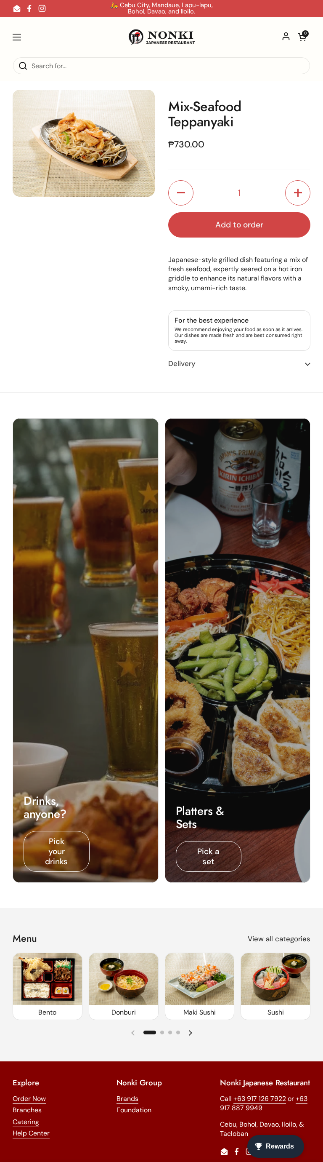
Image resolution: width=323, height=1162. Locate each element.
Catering (26, 1121)
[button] (302, 37)
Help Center (31, 1133)
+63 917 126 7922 (259, 1098)
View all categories (279, 938)
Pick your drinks (56, 851)
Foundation (133, 1110)
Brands (127, 1098)
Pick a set (208, 856)
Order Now (29, 1098)
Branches (27, 1110)
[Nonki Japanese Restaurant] (161, 37)
